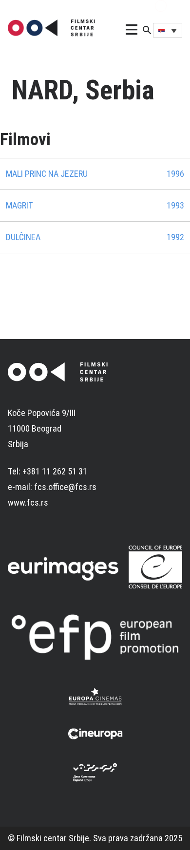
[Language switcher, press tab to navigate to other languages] (167, 30)
